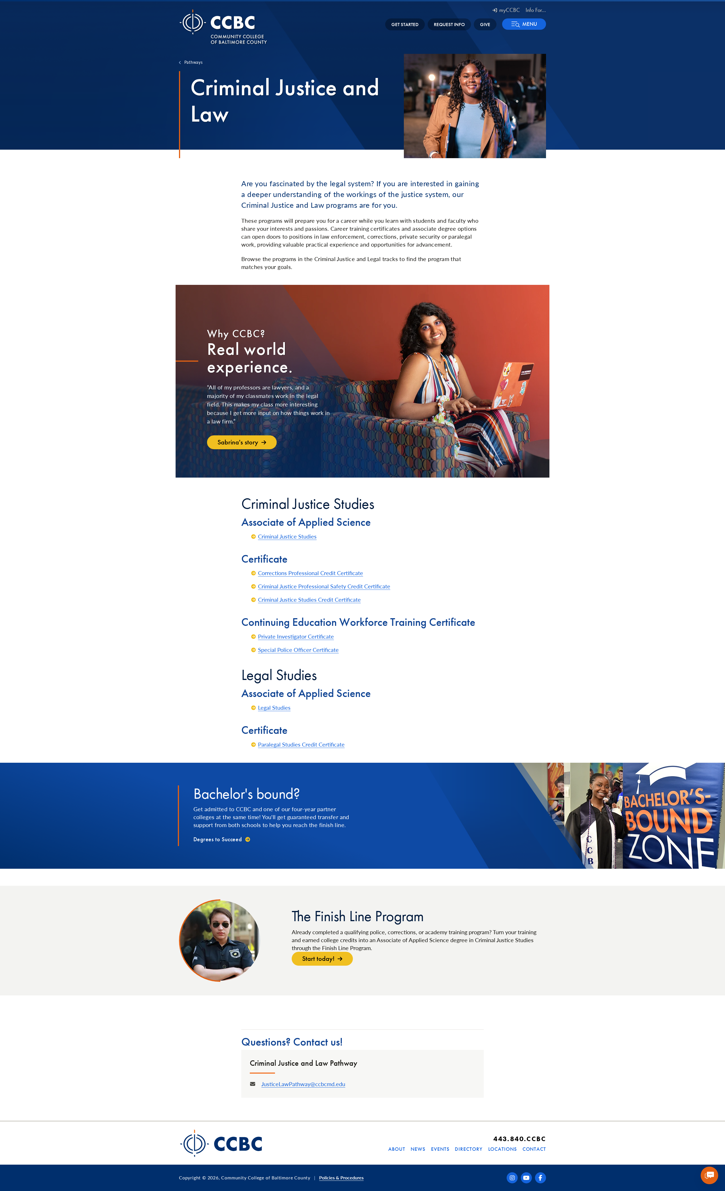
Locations (502, 1149)
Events (440, 1149)
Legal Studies (274, 707)
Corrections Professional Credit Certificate (310, 573)
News (418, 1149)
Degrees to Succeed (217, 839)
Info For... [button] (536, 10)
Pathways (193, 62)
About (396, 1149)
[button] (524, 24)
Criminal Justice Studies (287, 536)
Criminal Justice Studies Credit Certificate (309, 599)
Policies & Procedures (341, 1177)
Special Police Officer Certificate (298, 650)
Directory (468, 1149)
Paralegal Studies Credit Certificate (301, 744)
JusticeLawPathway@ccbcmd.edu (303, 1084)
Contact (534, 1149)
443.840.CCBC (519, 1138)
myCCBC (509, 10)
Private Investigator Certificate (296, 636)
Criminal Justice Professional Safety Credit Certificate (324, 586)
